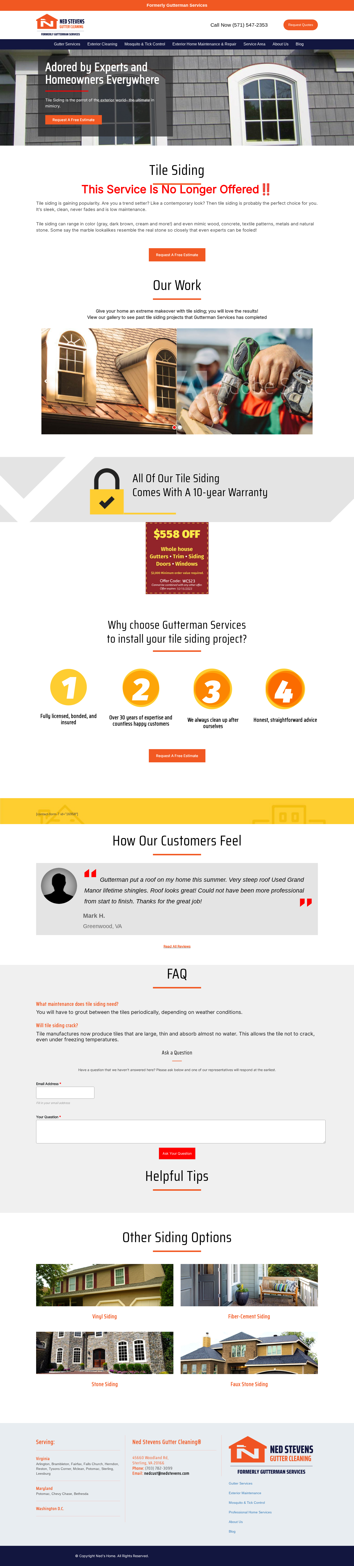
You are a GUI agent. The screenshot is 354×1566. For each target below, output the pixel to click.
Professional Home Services (250, 1512)
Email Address (48, 1084)
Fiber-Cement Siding (249, 1316)
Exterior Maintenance (245, 1493)
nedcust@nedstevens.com (166, 1473)
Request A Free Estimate (73, 119)
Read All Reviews (177, 946)
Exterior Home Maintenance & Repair (204, 44)
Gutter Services (67, 44)
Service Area (254, 44)
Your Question (48, 1117)
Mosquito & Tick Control (145, 44)
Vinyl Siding (104, 1316)
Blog (300, 44)
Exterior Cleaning (102, 44)
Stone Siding (105, 1384)
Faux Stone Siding (249, 1384)
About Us (280, 44)
